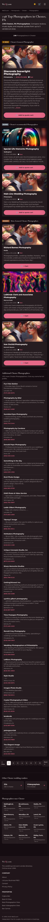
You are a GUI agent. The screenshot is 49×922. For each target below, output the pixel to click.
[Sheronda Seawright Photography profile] (24, 57)
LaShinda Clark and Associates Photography (18, 296)
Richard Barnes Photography (17, 247)
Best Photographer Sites (11, 902)
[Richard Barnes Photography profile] (24, 234)
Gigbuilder (6, 896)
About (4, 877)
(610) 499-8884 (11, 154)
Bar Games (6, 908)
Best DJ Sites (7, 899)
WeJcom (7, 4)
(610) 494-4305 (11, 303)
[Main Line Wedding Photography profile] (24, 182)
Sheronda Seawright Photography (17, 72)
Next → (46, 763)
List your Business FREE (11, 880)
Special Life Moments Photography (21, 149)
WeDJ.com (5, 10)
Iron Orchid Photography (15, 344)
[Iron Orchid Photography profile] (24, 331)
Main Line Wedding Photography (20, 194)
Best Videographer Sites (11, 905)
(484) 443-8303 (11, 199)
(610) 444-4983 (11, 350)
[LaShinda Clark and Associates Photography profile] (24, 282)
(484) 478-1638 (11, 253)
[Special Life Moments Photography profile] (24, 137)
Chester (24, 10)
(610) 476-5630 (21, 77)
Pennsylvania (15, 10)
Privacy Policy (7, 887)
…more (17, 108)
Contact (5, 883)
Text (30, 77)
